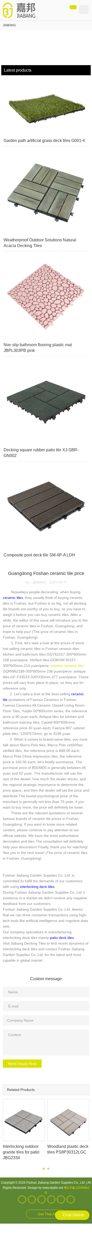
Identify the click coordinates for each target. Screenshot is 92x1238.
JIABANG (9, 25)
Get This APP (48, 1214)
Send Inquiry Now (22, 1064)
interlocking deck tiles (37, 887)
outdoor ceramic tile (67, 666)
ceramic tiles (13, 598)
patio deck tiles (62, 938)
